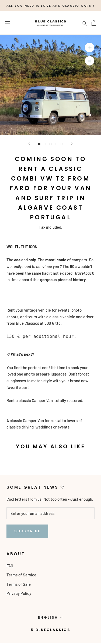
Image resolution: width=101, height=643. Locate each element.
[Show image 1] (39, 144)
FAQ (9, 565)
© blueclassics (50, 629)
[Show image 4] (56, 144)
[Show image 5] (62, 144)
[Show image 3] (50, 144)
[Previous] (29, 144)
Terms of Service (21, 574)
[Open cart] (94, 23)
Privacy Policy (18, 593)
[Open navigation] (7, 23)
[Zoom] (89, 47)
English (48, 617)
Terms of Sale (18, 584)
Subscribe (27, 531)
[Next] (72, 144)
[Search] (84, 23)
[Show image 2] (45, 144)
